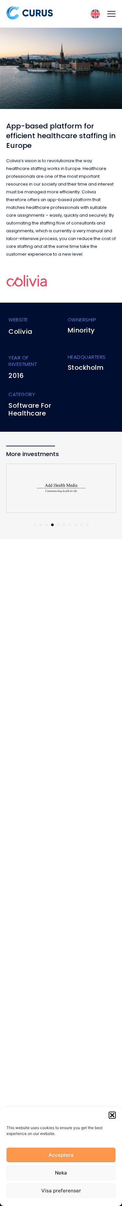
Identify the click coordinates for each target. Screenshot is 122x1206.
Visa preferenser (61, 1191)
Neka (61, 1173)
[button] (112, 1115)
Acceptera (61, 1155)
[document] (61, 603)
